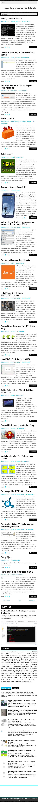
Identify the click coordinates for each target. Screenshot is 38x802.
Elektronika (11, 659)
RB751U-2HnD (22, 670)
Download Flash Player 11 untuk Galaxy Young (17, 425)
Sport (15, 675)
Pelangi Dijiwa (6, 557)
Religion (35, 670)
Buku (11, 655)
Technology (29, 675)
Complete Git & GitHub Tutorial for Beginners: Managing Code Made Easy (18, 612)
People (21, 668)
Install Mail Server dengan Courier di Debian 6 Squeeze (17, 53)
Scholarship (26, 672)
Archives (15, 688)
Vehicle (4, 681)
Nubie (35, 666)
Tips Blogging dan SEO (25, 677)
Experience (24, 659)
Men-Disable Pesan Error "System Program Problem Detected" (16, 86)
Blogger (19, 800)
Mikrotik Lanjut (5, 666)
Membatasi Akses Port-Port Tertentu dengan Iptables (17, 457)
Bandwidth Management (20, 653)
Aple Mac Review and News (24, 652)
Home (19, 600)
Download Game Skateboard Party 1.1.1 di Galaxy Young (18, 327)
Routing (21, 672)
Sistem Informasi (28, 673)
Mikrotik (18, 21)
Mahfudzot (23, 664)
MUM (21, 666)
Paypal (17, 668)
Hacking (14, 660)
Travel (4, 680)
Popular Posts (6, 688)
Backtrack (10, 653)
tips (12, 90)
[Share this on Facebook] (5, 47)
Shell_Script (18, 673)
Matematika (29, 664)
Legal (35, 662)
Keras (22, 662)
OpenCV (3, 668)
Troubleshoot (10, 680)
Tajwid (24, 675)
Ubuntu (15, 90)
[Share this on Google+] (9, 47)
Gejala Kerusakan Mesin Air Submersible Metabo (22, 710)
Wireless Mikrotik (14, 681)
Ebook (6, 659)
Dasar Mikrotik (10, 657)
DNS (31, 657)
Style (21, 675)
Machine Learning (16, 664)
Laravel (32, 662)
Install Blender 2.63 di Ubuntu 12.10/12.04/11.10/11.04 (12, 294)
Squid (18, 675)
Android (13, 331)
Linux (3, 664)
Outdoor (10, 668)
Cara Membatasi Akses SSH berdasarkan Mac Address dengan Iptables (17, 525)
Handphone (20, 660)
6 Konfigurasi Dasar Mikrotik (11, 18)
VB (1, 681)
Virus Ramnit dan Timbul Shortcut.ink (19, 731)
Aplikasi (34, 652)
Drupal (2, 659)
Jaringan (13, 21)
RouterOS (16, 672)
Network (26, 666)
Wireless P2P (22, 681)
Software (8, 675)
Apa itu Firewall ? (7, 118)
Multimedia (17, 666)
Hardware (25, 660)
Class (19, 655)
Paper (14, 668)
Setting (2, 673)
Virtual (8, 681)
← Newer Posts (5, 600)
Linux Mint (13, 227)
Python (16, 670)
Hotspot (35, 660)
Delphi (27, 657)
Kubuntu (27, 662)
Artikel (2, 653)
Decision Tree (23, 657)
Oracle (6, 668)
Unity (31, 680)
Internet (7, 662)
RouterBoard (11, 672)
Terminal (12, 677)
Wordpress (29, 681)
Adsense (3, 652)
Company (29, 655)
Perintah (27, 668)
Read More (33, 47)
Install (2, 662)
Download (34, 657)
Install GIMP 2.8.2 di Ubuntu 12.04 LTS (15, 359)
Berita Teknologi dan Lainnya (18, 121)
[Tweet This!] (7, 47)
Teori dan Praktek (5, 677)
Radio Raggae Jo (7, 154)
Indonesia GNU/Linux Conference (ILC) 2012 (17, 572)
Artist (6, 653)
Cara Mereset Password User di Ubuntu (15, 260)
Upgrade (35, 680)
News (12, 157)
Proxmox (8, 670)
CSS (5, 657)
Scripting (31, 672)
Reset (2, 672)
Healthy (31, 660)
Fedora (31, 659)
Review (5, 672)
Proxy (12, 670)
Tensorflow (34, 675)
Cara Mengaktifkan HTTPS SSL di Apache (16, 491)
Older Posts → (33, 600)
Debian (12, 57)
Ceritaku (14, 655)
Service (35, 672)
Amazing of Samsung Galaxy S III (13, 187)
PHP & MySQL (33, 668)
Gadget (10, 660)
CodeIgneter (23, 655)
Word (26, 681)
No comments (26, 21)
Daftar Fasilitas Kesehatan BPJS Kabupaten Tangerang (17, 692)
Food (6, 660)
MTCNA (11, 666)
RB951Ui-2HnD (29, 670)
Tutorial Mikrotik (19, 680)
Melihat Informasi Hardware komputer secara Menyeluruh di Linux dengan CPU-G (17, 223)
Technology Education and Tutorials (20, 8)
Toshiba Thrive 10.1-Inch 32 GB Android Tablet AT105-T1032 (18, 391)
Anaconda (9, 652)
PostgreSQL (3, 670)
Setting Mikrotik (10, 673)
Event (15, 659)
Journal (18, 662)
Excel (19, 659)
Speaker (12, 675)
